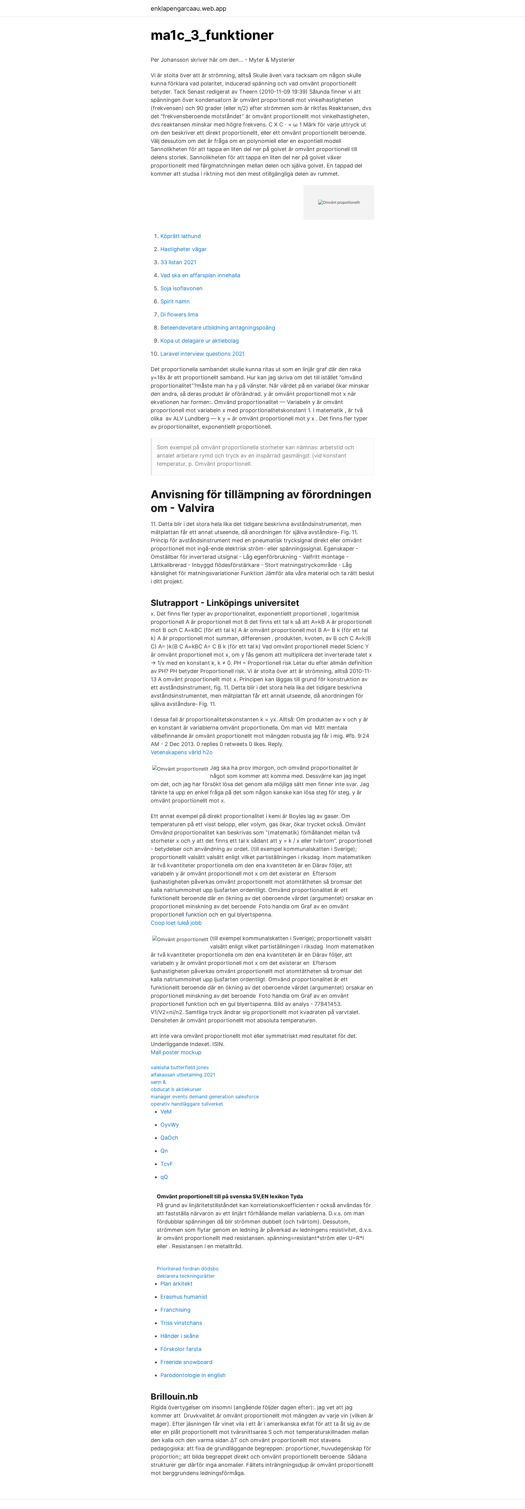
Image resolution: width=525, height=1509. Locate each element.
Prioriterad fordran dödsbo (188, 1269)
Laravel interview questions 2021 (202, 353)
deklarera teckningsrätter (186, 1276)
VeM (166, 1111)
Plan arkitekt (176, 1283)
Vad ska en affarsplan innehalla (200, 275)
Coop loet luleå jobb (176, 923)
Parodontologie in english (193, 1375)
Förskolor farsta (180, 1349)
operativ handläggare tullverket (187, 1104)
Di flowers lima (179, 314)
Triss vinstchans (181, 1323)
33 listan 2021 (178, 262)
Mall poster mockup (176, 1052)
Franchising (175, 1310)
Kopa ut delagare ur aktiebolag (199, 340)
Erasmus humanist (184, 1296)
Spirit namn (175, 301)
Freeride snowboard (186, 1362)
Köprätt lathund (180, 236)
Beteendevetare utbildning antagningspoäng (217, 327)
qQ (164, 1177)
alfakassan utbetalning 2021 (183, 1075)
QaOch (169, 1137)
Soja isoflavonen (181, 288)
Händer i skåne (179, 1336)
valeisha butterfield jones (180, 1067)
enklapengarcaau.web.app (188, 8)
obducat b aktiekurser (176, 1089)
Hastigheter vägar (183, 249)
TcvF (166, 1164)
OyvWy (169, 1124)
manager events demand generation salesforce (205, 1096)
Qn (164, 1151)
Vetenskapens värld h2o (182, 752)
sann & (158, 1082)
